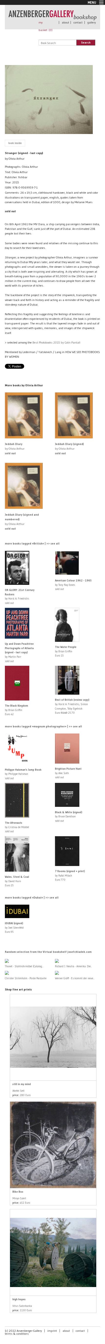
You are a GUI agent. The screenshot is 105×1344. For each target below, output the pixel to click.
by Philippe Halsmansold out (23, 774)
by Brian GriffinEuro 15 (65, 651)
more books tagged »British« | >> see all (32, 543)
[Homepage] (52, 18)
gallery (91, 22)
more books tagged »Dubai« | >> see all (32, 897)
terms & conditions (17, 1333)
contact (78, 22)
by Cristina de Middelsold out (17, 827)
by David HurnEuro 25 (17, 881)
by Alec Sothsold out (68, 773)
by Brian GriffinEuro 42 (16, 710)
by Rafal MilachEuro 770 (70, 875)
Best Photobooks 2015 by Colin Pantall (56, 342)
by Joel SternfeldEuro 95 (14, 927)
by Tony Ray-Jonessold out (73, 585)
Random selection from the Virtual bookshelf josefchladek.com (48, 952)
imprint (52, 1331)
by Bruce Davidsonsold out (68, 816)
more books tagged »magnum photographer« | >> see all (43, 726)
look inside (15, 143)
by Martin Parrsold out (19, 652)
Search (86, 42)
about (65, 22)
